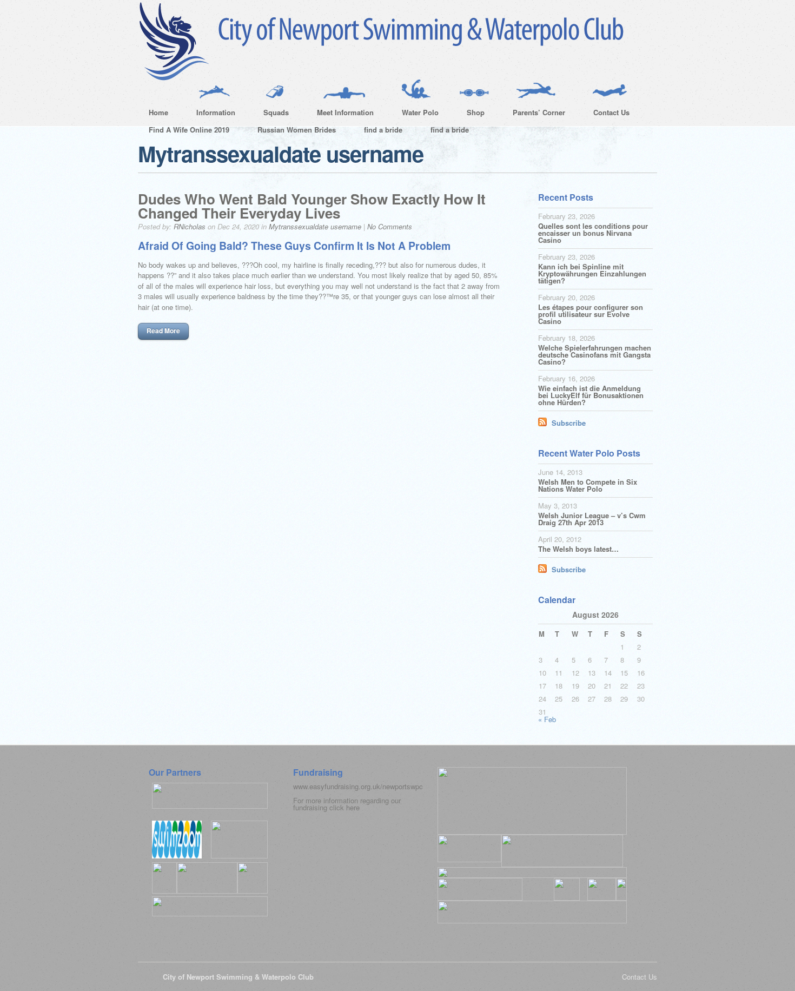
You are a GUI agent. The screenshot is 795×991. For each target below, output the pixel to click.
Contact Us (606, 114)
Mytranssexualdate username (315, 226)
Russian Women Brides (296, 129)
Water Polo (415, 114)
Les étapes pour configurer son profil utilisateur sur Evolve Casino (590, 314)
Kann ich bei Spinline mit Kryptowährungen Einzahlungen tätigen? (592, 273)
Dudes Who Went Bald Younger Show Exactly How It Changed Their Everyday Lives (312, 206)
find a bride (383, 129)
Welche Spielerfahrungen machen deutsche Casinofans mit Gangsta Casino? (594, 354)
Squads (271, 114)
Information (210, 114)
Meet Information (340, 114)
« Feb (547, 719)
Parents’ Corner (533, 114)
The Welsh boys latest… (578, 549)
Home (158, 112)
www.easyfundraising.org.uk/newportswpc (358, 786)
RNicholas (190, 226)
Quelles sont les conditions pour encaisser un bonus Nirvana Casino (593, 233)
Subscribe (569, 423)
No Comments (389, 226)
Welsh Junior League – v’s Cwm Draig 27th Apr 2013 (592, 518)
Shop (470, 114)
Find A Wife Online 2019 (189, 129)
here (353, 807)
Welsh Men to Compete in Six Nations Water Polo (587, 485)
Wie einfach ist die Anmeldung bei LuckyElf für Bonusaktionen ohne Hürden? (591, 395)
